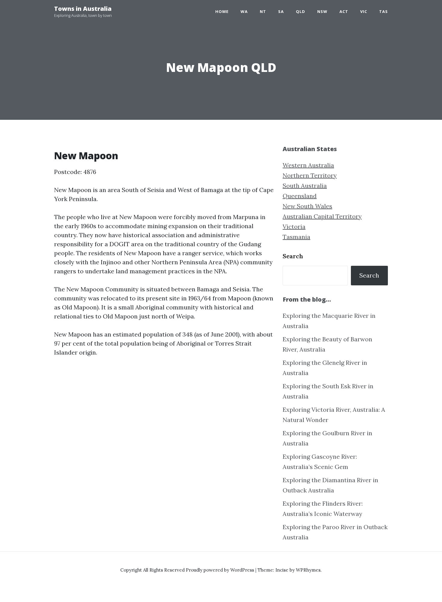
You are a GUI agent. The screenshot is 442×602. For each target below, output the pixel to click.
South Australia (305, 185)
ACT (343, 11)
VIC (363, 11)
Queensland (300, 196)
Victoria (294, 226)
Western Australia (308, 165)
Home (222, 11)
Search (293, 256)
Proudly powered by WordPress (220, 570)
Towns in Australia (83, 9)
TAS (383, 11)
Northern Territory (310, 175)
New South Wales (307, 206)
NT (263, 11)
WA (244, 11)
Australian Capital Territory (322, 216)
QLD (300, 11)
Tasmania (296, 236)
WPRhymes (308, 570)
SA (281, 11)
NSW (322, 11)
